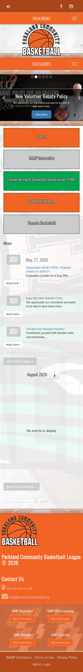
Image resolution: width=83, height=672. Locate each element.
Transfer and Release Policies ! (45, 329)
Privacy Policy (67, 657)
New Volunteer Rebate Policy (44, 298)
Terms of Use (44, 657)
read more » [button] (13, 283)
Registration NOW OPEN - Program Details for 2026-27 (48, 269)
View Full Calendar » (21, 486)
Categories (41, 64)
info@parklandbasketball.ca (29, 597)
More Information (22, 618)
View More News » (20, 361)
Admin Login (42, 664)
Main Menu (41, 18)
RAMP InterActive (19, 657)
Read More (41, 114)
